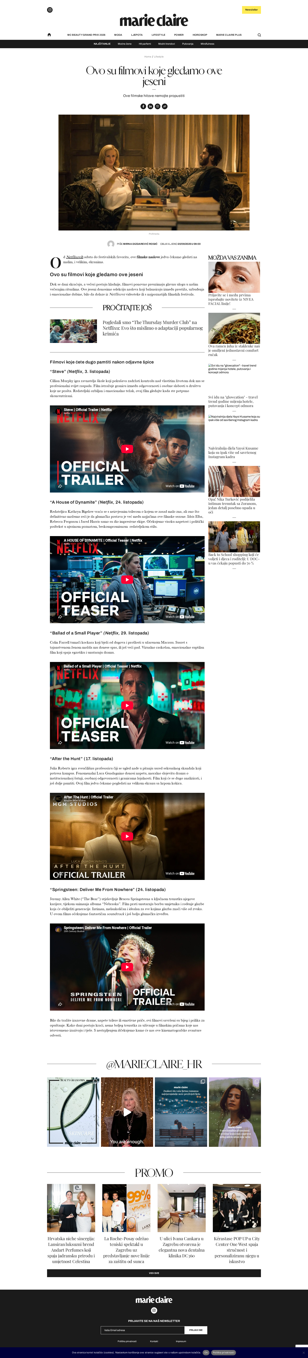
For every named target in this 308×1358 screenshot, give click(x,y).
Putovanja (187, 43)
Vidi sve (154, 1273)
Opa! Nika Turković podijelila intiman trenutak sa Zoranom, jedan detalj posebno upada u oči (232, 505)
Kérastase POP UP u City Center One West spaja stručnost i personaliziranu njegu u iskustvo (237, 1250)
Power (179, 35)
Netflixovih (74, 257)
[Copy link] (165, 106)
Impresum (181, 1341)
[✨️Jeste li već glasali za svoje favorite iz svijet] (73, 1112)
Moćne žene (125, 43)
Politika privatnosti (127, 1341)
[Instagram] (50, 10)
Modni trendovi (166, 43)
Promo (154, 1172)
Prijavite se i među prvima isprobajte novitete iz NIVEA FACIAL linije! (230, 299)
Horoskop (200, 35)
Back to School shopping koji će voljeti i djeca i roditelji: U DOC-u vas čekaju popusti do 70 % (234, 558)
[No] (303, 1352)
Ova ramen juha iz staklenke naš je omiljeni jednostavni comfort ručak (234, 350)
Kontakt (154, 1341)
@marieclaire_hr (154, 1063)
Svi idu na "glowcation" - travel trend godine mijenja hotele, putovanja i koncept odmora (233, 401)
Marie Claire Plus (229, 35)
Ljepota (137, 35)
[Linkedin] (150, 106)
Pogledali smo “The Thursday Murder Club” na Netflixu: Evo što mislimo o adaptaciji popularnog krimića (153, 328)
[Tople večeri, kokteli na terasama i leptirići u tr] (181, 1112)
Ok (206, 1352)
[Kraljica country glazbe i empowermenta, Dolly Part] (127, 1112)
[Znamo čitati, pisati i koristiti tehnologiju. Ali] (235, 1112)
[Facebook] (143, 106)
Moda (118, 35)
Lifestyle (158, 35)
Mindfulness (207, 43)
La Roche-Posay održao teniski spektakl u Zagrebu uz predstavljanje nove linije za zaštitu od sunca (126, 1250)
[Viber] (157, 106)
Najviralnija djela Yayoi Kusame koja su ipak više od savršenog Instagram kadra (233, 452)
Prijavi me (196, 1330)
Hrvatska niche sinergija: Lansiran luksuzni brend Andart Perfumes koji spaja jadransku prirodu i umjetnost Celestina (71, 1250)
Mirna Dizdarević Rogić (137, 244)
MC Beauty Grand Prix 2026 (86, 35)
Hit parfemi (145, 43)
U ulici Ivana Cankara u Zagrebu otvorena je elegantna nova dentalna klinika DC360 (181, 1247)
